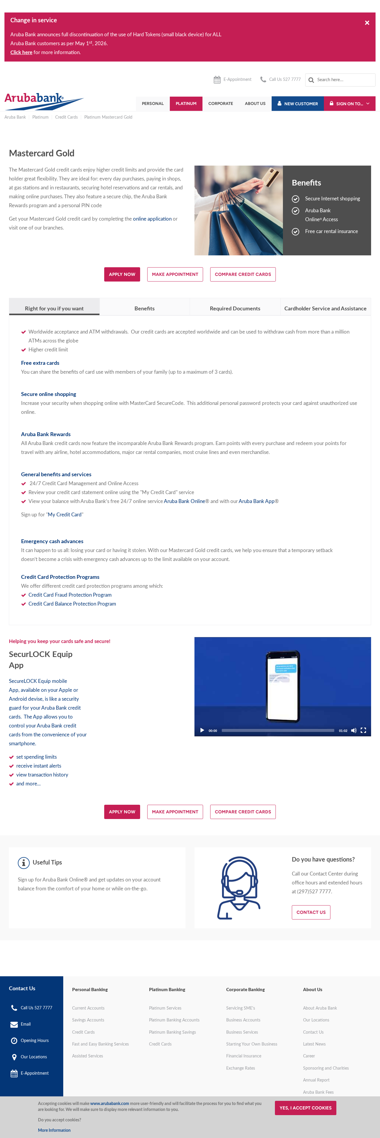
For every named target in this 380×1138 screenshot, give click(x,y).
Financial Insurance (243, 1056)
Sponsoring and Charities (326, 1068)
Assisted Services (87, 1056)
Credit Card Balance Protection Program (72, 603)
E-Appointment (237, 80)
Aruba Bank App (257, 501)
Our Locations (34, 1057)
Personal (153, 103)
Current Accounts (88, 1008)
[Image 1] (44, 101)
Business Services (242, 1032)
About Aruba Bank (320, 1008)
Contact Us (313, 1032)
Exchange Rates (240, 1068)
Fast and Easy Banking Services (100, 1044)
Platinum (186, 103)
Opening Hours (35, 1041)
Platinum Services (165, 1008)
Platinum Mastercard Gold (108, 117)
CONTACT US (311, 912)
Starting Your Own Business (251, 1044)
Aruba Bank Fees (318, 1092)
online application (152, 218)
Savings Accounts (88, 1020)
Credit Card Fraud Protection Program (70, 595)
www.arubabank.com (109, 1104)
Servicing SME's (240, 1008)
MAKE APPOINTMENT (175, 274)
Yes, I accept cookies (306, 1108)
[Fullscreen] (363, 730)
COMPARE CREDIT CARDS (243, 274)
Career (309, 1056)
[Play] (283, 687)
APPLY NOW (122, 274)
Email (26, 1024)
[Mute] (354, 730)
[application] (282, 687)
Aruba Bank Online (184, 501)
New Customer (301, 103)
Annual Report (316, 1080)
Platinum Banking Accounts (174, 1020)
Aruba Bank (15, 117)
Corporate (220, 103)
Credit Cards (66, 117)
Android (18, 699)
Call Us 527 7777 (285, 80)
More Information (54, 1130)
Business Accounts (243, 1020)
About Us (255, 103)
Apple (65, 690)
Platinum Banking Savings (172, 1032)
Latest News (314, 1044)
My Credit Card (65, 514)
